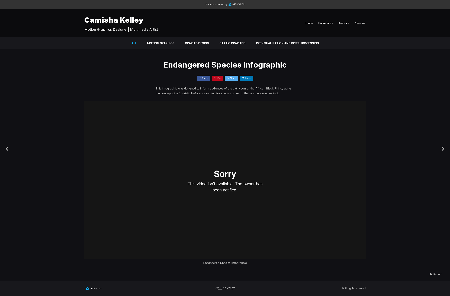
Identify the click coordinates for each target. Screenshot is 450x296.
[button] (435, 274)
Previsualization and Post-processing (287, 43)
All (134, 43)
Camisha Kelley (114, 19)
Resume (344, 23)
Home (309, 23)
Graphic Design (197, 43)
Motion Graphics (160, 43)
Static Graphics (233, 43)
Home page (325, 23)
